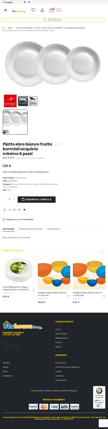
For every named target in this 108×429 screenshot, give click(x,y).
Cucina (15, 184)
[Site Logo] (19, 10)
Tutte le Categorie (10, 187)
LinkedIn (15, 209)
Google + (19, 209)
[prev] (56, 144)
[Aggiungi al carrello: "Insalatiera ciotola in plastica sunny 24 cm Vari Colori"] (101, 261)
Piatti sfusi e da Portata (29, 184)
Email (24, 209)
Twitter (10, 209)
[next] (60, 144)
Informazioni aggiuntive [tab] (31, 229)
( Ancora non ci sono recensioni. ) (30, 158)
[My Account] (42, 10)
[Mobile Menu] (5, 10)
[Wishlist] (33, 10)
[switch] (99, 405)
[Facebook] (24, 2)
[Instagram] (29, 2)
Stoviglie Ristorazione (49, 184)
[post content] (19, 270)
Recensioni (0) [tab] (53, 229)
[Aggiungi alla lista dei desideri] (34, 290)
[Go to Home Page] (3, 28)
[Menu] (103, 387)
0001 (9, 190)
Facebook (5, 209)
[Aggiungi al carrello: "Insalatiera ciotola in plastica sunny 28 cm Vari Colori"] (65, 261)
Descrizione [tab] (8, 229)
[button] (54, 20)
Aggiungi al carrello (38, 199)
